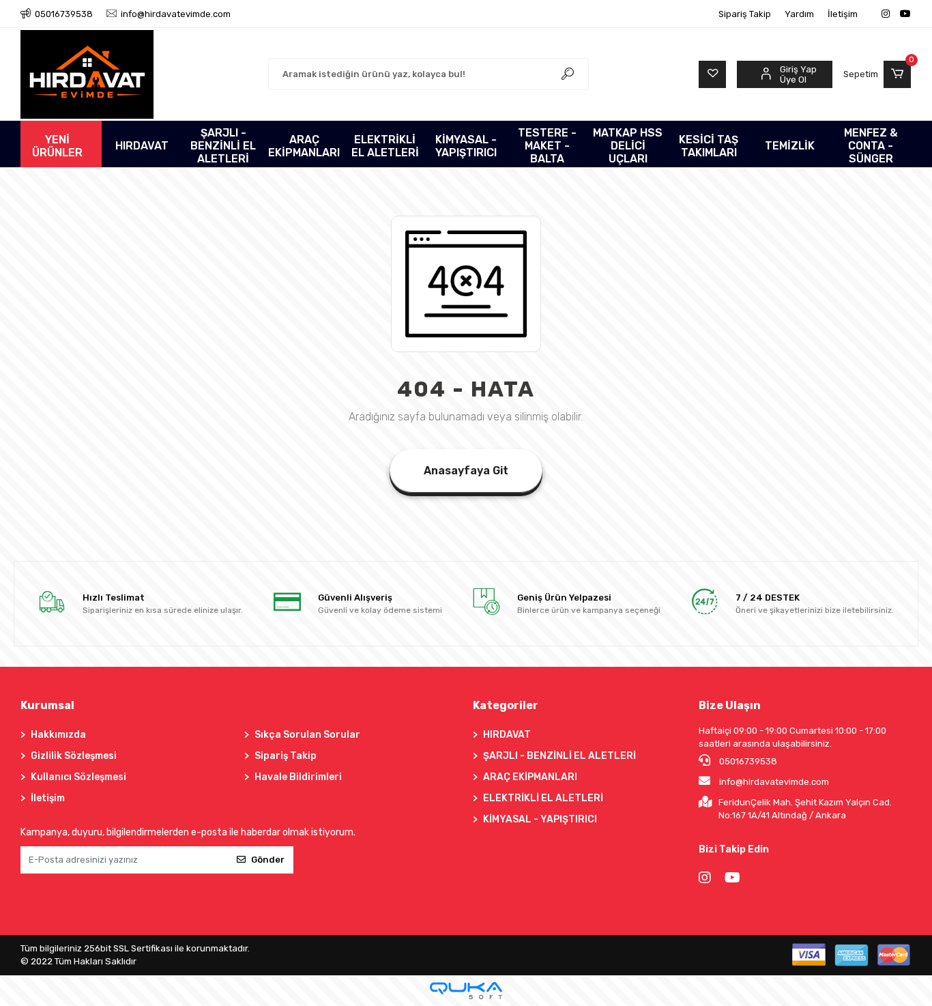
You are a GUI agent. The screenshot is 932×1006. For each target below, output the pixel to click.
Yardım (799, 14)
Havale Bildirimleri (298, 777)
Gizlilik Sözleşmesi (74, 756)
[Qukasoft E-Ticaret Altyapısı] (466, 990)
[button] (877, 74)
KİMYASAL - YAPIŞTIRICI (540, 819)
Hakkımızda (58, 735)
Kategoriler (505, 705)
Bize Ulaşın (730, 705)
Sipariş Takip (744, 14)
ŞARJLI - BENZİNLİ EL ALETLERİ (559, 756)
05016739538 (747, 761)
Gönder (268, 859)
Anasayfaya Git (466, 470)
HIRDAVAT (507, 735)
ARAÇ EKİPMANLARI (530, 777)
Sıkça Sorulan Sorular (307, 735)
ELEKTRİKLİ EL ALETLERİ (543, 798)
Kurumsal (47, 705)
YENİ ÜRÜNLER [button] (57, 146)
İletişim (843, 14)
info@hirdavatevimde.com (774, 782)
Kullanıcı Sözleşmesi (78, 777)
